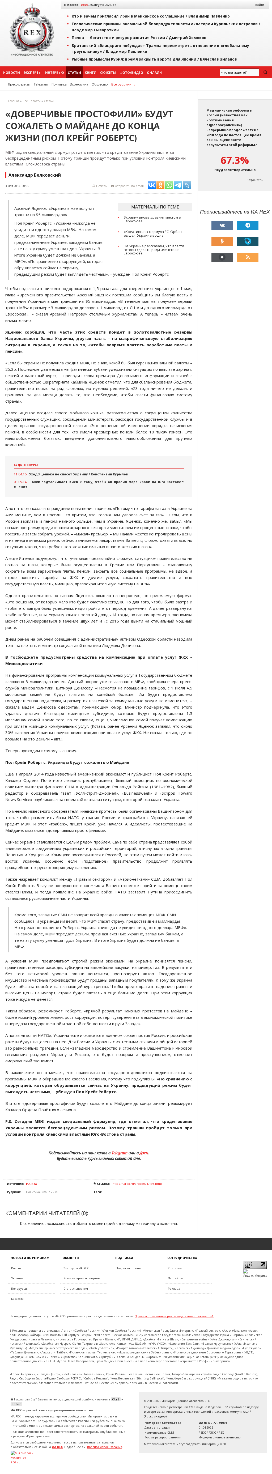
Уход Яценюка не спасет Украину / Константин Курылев (78, 474)
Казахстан (18, 1299)
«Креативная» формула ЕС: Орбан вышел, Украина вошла (153, 233)
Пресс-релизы (19, 84)
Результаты (254, 180)
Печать (101, 186)
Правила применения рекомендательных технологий (174, 1316)
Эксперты (32, 72)
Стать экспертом (75, 1288)
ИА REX (31, 1184)
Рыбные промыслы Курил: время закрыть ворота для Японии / (154, 59)
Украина (17, 1278)
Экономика (79, 84)
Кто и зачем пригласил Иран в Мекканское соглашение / (151, 16)
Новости (11, 72)
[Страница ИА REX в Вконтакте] (222, 225)
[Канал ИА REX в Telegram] (247, 225)
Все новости (32, 101)
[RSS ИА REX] (247, 257)
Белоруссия (19, 1288)
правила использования (104, 1447)
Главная (13, 101)
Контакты (175, 1268)
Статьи (74, 72)
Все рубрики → (123, 84)
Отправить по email (129, 186)
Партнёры (175, 1278)
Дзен (144, 1152)
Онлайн (154, 72)
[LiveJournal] (247, 241)
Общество (100, 84)
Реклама (174, 1288)
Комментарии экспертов (81, 1278)
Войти (259, 5)
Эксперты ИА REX (75, 1268)
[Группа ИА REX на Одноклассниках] (222, 241)
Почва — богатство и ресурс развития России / (139, 37)
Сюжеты (108, 72)
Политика (59, 84)
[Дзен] (222, 257)
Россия (16, 1268)
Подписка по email (129, 1268)
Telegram (41, 84)
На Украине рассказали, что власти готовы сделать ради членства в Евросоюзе (154, 249)
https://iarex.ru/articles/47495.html (137, 1184)
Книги (90, 72)
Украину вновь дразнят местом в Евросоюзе (152, 219)
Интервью (54, 72)
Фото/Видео (131, 72)
